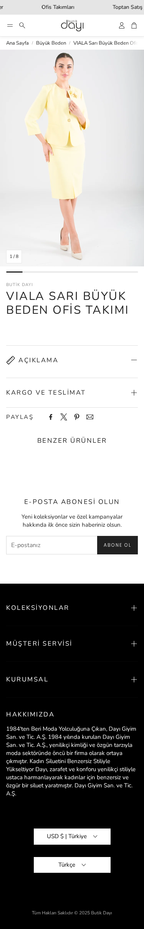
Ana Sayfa (17, 43)
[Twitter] (63, 416)
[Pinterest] (76, 416)
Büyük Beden (51, 43)
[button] (10, 25)
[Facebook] (50, 416)
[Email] (89, 416)
